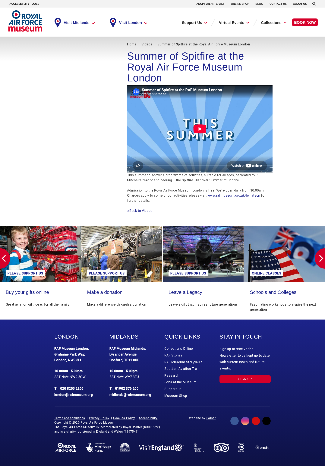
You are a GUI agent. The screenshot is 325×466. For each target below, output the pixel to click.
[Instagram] (245, 421)
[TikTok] (266, 421)
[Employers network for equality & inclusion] (262, 447)
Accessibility (148, 418)
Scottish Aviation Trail (181, 369)
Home (131, 44)
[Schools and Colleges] (203, 254)
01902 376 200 (126, 388)
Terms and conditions (69, 418)
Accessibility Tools (24, 3)
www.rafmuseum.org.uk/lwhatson (233, 195)
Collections (271, 23)
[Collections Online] (284, 254)
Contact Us (278, 3)
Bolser (211, 418)
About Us (300, 3)
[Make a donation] (40, 254)
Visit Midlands (76, 23)
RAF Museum (25, 21)
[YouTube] (256, 421)
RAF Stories (173, 355)
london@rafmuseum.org (73, 395)
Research (171, 375)
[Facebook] (234, 421)
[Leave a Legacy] (121, 254)
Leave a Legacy (104, 292)
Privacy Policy (99, 418)
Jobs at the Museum (180, 382)
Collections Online (269, 292)
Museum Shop (175, 396)
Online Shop (240, 3)
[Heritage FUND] (98, 447)
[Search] (314, 4)
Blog (259, 3)
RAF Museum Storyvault (183, 362)
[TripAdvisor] (221, 447)
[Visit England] (161, 447)
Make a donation (23, 292)
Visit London (130, 23)
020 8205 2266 (72, 388)
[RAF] (65, 447)
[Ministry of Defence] (198, 447)
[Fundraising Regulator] (241, 447)
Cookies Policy (124, 418)
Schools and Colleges (192, 292)
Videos (146, 44)
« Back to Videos (140, 211)
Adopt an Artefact (210, 3)
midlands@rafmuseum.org (130, 395)
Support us (172, 389)
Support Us (192, 23)
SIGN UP (245, 379)
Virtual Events (231, 23)
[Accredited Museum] (125, 447)
